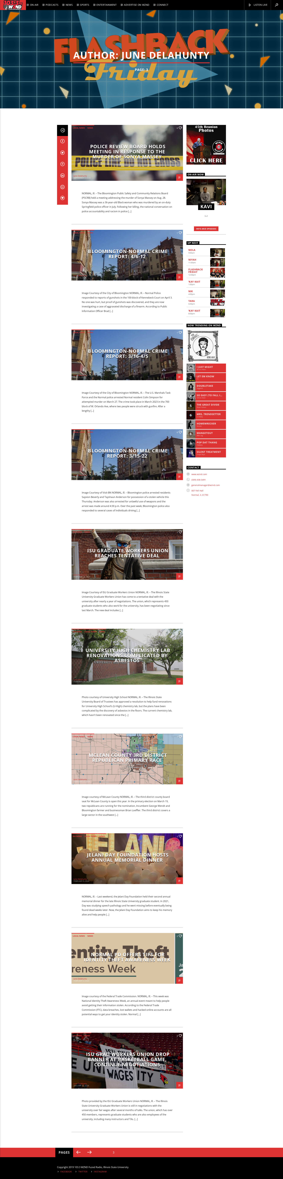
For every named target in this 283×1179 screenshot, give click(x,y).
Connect (162, 4)
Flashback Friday (195, 271)
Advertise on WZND (136, 4)
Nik (190, 291)
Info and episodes (206, 228)
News (69, 4)
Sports (84, 4)
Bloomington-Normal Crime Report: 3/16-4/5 (128, 353)
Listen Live (260, 4)
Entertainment (107, 4)
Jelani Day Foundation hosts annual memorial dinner (128, 857)
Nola (192, 250)
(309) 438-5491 (198, 479)
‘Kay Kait (194, 281)
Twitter (83, 1171)
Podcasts (52, 4)
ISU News (77, 532)
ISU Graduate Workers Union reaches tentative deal (127, 553)
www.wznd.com (199, 474)
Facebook (66, 1171)
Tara (191, 301)
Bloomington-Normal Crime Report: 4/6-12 (128, 254)
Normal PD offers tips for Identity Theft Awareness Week (127, 957)
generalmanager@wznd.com (205, 485)
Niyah (192, 259)
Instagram (100, 1171)
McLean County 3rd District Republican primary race (128, 757)
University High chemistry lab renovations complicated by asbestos (127, 655)
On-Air (34, 4)
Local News (79, 128)
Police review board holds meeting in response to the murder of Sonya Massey (127, 151)
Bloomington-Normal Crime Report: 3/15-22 (128, 453)
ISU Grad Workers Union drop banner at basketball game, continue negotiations (128, 1059)
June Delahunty (165, 55)
